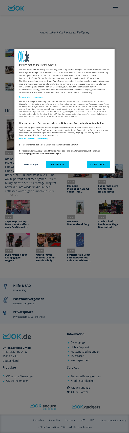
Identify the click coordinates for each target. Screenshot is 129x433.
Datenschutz (24, 97)
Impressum (37, 97)
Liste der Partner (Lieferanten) (33, 138)
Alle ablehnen (57, 164)
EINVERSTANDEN (98, 164)
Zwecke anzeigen (31, 164)
